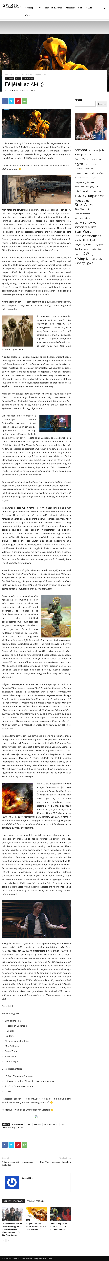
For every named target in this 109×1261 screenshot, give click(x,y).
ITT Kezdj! (29, 8)
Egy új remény (90, 164)
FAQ (86, 173)
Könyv (27, 15)
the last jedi (89, 240)
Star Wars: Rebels (82, 218)
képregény (90, 187)
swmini (78, 240)
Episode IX (78, 169)
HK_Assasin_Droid (50, 1124)
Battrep (29, 74)
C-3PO (28, 1124)
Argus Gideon (17, 1124)
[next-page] (8, 1240)
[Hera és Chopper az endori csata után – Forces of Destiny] (60, 1214)
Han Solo (37, 1124)
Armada (81, 149)
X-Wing (88, 253)
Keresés (78, 99)
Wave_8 (78, 254)
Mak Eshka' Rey (9, 1128)
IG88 (62, 1124)
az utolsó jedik (96, 150)
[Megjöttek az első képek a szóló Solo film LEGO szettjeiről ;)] (36, 1214)
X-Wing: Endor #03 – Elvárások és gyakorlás (17, 1163)
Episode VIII (89, 168)
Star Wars (84, 204)
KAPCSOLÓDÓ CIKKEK (13, 1201)
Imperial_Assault (85, 182)
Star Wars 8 (82, 209)
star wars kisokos (85, 222)
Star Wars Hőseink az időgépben (55, 1162)
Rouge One (82, 200)
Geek (47, 8)
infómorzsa (79, 187)
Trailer (78, 249)
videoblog (96, 249)
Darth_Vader (96, 159)
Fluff (40, 8)
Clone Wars (89, 155)
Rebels (78, 196)
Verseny (87, 249)
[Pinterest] (18, 101)
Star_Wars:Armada (88, 235)
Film (80, 8)
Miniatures (56, 8)
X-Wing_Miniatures (88, 258)
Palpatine (97, 191)
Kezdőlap (8, 74)
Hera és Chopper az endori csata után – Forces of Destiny (58, 1226)
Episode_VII (79, 173)
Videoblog (71, 8)
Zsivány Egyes (84, 262)
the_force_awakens (84, 244)
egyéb (79, 163)
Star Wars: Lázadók (82, 214)
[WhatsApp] (24, 101)
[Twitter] (11, 101)
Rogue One (96, 195)
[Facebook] (5, 101)
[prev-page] (4, 1240)
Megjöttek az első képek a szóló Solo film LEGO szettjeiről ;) (36, 1226)
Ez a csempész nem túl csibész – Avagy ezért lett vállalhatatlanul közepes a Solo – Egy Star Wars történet (12, 1229)
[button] (103, 7)
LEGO (98, 186)
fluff (92, 173)
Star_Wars (83, 231)
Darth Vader (82, 159)
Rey (84, 196)
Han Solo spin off (81, 178)
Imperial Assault (28, 78)
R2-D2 (20, 1128)
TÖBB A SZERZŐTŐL (36, 1201)
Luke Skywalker (83, 191)
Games (89, 8)
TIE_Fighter (99, 244)
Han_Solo (94, 178)
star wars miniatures (85, 227)
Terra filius (13, 90)
